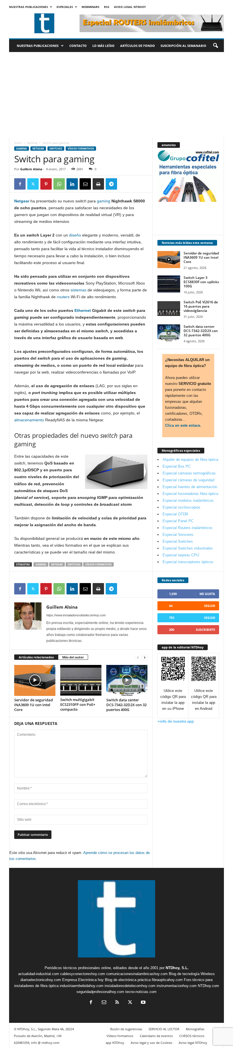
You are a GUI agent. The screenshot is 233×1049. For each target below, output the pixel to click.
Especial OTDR (175, 514)
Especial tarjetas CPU (181, 555)
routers (63, 297)
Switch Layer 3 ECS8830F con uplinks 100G (201, 282)
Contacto (78, 45)
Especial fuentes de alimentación (190, 487)
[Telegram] (111, 184)
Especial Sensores (178, 534)
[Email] (85, 184)
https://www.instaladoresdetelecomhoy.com (76, 615)
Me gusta (207, 594)
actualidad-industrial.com (38, 974)
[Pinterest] (46, 184)
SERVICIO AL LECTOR (164, 1029)
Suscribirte (205, 629)
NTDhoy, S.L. (177, 968)
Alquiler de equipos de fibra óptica (190, 459)
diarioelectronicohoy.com (40, 980)
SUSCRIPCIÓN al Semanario (183, 45)
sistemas (78, 290)
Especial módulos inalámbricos (188, 500)
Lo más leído (103, 45)
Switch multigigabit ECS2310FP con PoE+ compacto (77, 704)
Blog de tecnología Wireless (192, 974)
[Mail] (104, 1003)
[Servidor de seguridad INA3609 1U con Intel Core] (34, 680)
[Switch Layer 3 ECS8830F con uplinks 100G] (168, 284)
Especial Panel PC (178, 521)
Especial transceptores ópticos (188, 562)
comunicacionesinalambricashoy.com (137, 974)
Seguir (209, 606)
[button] (215, 46)
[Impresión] (98, 184)
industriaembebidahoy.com (81, 986)
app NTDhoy (115, 1042)
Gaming (32, 143)
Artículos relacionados (36, 657)
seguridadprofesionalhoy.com (100, 992)
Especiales (65, 7)
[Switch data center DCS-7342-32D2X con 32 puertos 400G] (126, 680)
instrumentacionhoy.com (177, 986)
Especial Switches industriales (188, 548)
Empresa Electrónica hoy (83, 980)
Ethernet (82, 310)
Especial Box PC (177, 466)
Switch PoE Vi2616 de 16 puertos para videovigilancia (201, 306)
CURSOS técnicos (191, 1036)
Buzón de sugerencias (126, 1029)
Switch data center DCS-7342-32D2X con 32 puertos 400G (126, 704)
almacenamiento (29, 420)
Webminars (90, 7)
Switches (55, 148)
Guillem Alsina (31, 169)
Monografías (195, 1029)
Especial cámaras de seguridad (188, 480)
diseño (75, 235)
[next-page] (144, 657)
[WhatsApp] (59, 184)
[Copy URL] (124, 184)
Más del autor (73, 657)
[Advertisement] (116, 94)
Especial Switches (178, 541)
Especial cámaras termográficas (189, 473)
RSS (106, 7)
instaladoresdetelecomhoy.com (130, 986)
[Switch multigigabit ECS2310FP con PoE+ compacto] (80, 680)
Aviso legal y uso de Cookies (151, 1042)
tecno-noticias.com (141, 992)
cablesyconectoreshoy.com (82, 974)
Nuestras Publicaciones (28, 7)
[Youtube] (143, 1003)
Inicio (18, 143)
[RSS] (117, 1003)
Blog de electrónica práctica (128, 980)
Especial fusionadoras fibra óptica (190, 494)
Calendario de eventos (156, 1036)
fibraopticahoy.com (167, 980)
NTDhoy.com (208, 986)
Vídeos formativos (81, 148)
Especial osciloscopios (181, 507)
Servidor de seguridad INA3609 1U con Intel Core (33, 704)
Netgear (38, 148)
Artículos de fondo (137, 45)
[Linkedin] (72, 184)
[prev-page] (138, 657)
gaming (103, 201)
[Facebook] (20, 184)
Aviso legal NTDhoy (130, 7)
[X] (33, 184)
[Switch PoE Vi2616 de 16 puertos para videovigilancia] (168, 308)
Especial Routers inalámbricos (188, 528)
